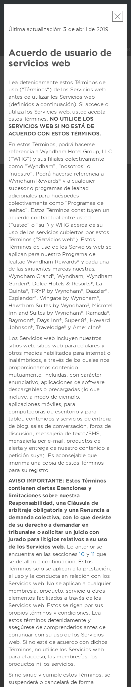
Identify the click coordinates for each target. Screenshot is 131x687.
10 (82, 554)
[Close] (117, 16)
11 (93, 554)
